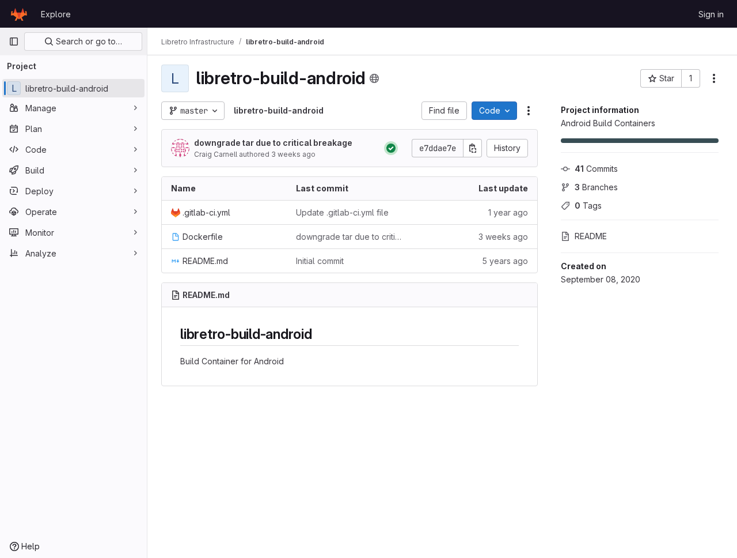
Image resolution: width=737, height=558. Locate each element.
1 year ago (508, 212)
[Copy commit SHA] (473, 148)
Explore (56, 14)
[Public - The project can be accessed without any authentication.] (374, 78)
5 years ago (505, 261)
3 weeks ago (293, 154)
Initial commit (320, 261)
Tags (588, 205)
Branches (596, 187)
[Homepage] (19, 14)
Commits (596, 169)
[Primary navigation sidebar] (14, 41)
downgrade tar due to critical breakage (273, 143)
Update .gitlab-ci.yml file (342, 212)
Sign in (711, 14)
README (591, 236)
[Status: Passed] (391, 148)
